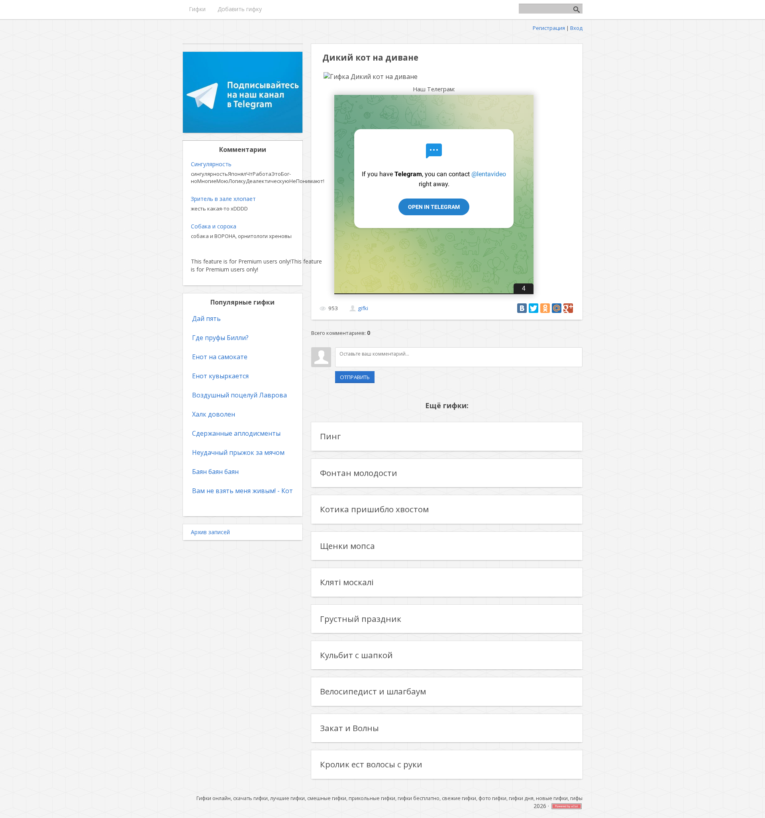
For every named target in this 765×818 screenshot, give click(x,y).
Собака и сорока (213, 226)
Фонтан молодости (358, 472)
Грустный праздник (360, 618)
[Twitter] (533, 308)
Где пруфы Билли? (220, 337)
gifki (363, 308)
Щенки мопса (347, 545)
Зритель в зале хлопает (223, 199)
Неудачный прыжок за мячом (238, 452)
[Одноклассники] (545, 308)
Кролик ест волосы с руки (371, 764)
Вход (576, 27)
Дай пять (206, 318)
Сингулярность (211, 164)
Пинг (330, 436)
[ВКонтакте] (522, 308)
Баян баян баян (215, 471)
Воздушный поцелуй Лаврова (239, 395)
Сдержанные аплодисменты (236, 433)
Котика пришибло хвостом (374, 509)
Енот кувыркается (220, 376)
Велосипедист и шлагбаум (373, 691)
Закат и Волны (349, 727)
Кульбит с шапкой (356, 655)
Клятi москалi (347, 582)
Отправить (355, 377)
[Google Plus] (568, 308)
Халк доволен (213, 414)
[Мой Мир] (556, 308)
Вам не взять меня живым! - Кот (242, 490)
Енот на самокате (219, 356)
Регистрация (549, 27)
